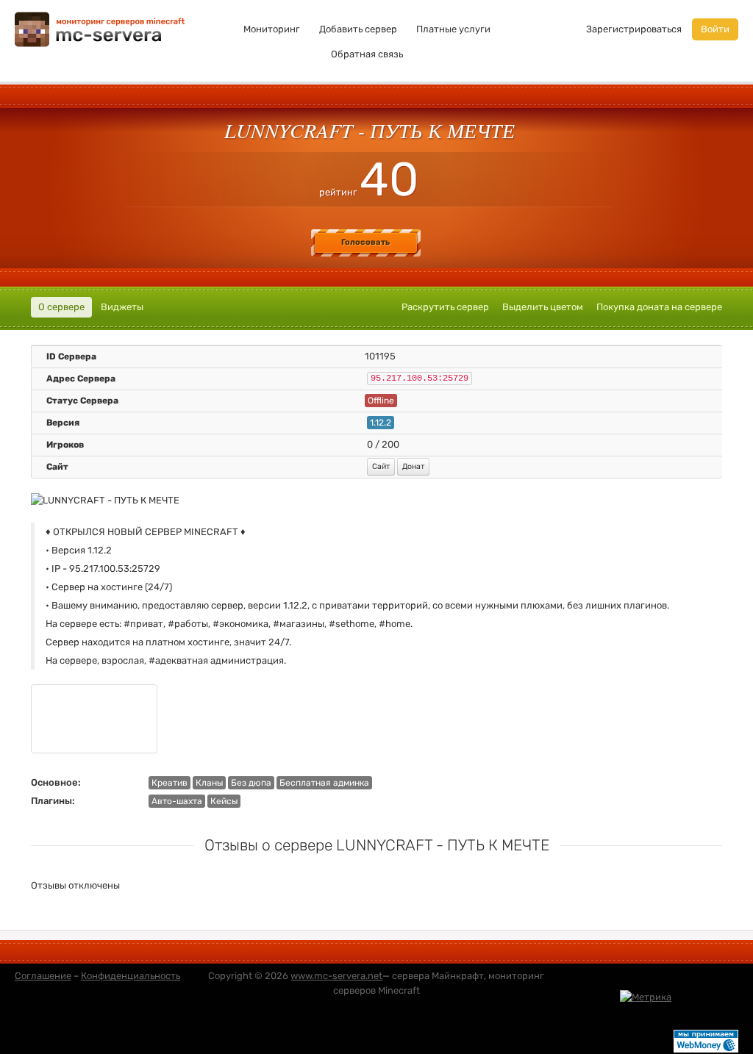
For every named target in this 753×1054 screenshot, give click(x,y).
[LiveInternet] (706, 996)
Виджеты (122, 306)
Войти (715, 29)
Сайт (381, 466)
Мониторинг (271, 29)
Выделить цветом (542, 306)
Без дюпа (251, 783)
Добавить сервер (358, 29)
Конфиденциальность (130, 975)
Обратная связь (367, 54)
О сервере (61, 306)
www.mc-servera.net (336, 975)
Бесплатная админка (324, 783)
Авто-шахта (176, 801)
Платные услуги (453, 29)
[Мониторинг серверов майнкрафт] (100, 28)
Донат (413, 466)
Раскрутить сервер (445, 306)
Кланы (209, 783)
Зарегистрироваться (634, 29)
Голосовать (365, 242)
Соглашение (43, 975)
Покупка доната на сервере (659, 306)
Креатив (169, 783)
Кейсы (224, 801)
